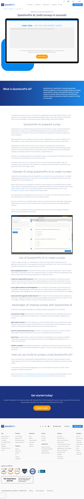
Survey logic (3, 440)
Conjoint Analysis (61, 438)
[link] (68, 1)
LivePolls (17, 456)
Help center (58, 426)
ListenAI (17, 449)
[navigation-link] (73, 1)
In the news (78, 440)
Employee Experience (19, 442)
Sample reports (4, 438)
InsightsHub (18, 458)
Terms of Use (50, 490)
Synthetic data (60, 458)
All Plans (43, 436)
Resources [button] (46, 4)
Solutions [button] (37, 4)
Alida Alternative (44, 451)
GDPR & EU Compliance (62, 450)
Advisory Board (79, 444)
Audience (17, 453)
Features (54, 4)
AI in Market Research (5, 442)
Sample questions (5, 436)
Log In (79, 1)
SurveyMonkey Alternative (46, 449)
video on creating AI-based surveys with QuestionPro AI (36, 376)
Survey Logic (60, 456)
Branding (3, 444)
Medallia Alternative (45, 453)
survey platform (46, 176)
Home (5, 9)
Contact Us (78, 452)
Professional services (5, 448)
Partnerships (79, 454)
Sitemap (31, 490)
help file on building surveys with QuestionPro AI (32, 374)
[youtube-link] (48, 426)
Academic (43, 440)
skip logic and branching (27, 203)
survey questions (56, 139)
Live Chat (66, 426)
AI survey (16, 210)
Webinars (31, 446)
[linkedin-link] (46, 426)
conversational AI (35, 115)
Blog (30, 436)
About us (78, 436)
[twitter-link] (43, 426)
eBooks (30, 438)
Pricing (60, 4)
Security (3, 450)
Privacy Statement (40, 490)
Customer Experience (19, 440)
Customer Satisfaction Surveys (63, 444)
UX (15, 454)
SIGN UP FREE (77, 4)
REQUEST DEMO (42, 408)
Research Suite (18, 438)
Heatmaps (59, 454)
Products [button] (29, 4)
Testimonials (79, 442)
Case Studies (32, 442)
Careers (77, 446)
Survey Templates (33, 440)
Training (31, 444)
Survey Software (18, 436)
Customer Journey (61, 452)
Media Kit (78, 450)
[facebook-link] (40, 426)
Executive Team (79, 438)
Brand (77, 448)
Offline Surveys (60, 442)
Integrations (3, 446)
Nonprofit (43, 438)
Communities (18, 451)
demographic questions (18, 190)
